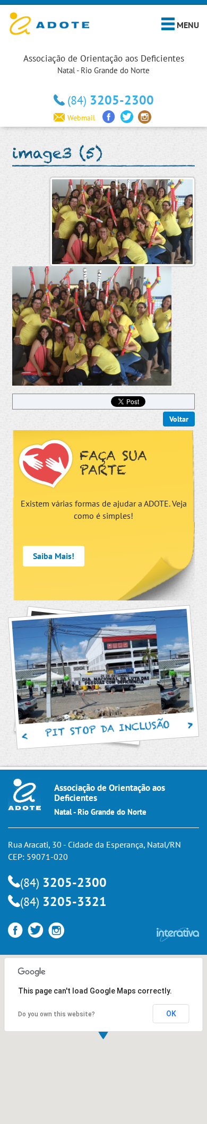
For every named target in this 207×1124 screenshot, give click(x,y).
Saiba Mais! (53, 556)
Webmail (81, 118)
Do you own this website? (56, 1014)
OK (171, 1013)
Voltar (178, 419)
